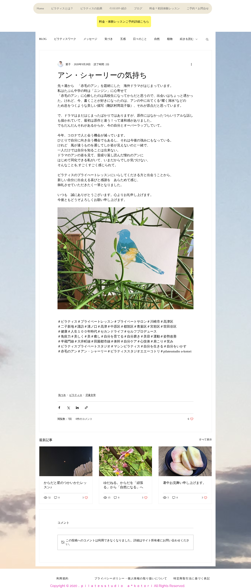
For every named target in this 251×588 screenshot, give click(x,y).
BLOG (43, 38)
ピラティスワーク (65, 38)
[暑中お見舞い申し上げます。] (185, 461)
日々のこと (140, 38)
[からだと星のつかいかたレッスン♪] (65, 461)
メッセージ (90, 38)
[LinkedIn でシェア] (77, 407)
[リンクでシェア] (86, 407)
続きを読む (187, 38)
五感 (123, 38)
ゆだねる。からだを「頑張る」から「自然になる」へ (123, 485)
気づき (109, 38)
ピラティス (75, 395)
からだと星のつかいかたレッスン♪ (65, 485)
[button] (207, 39)
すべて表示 (205, 439)
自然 (157, 38)
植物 (170, 38)
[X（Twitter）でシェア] (68, 407)
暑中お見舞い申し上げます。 (184, 483)
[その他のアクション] (191, 64)
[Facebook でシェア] (59, 407)
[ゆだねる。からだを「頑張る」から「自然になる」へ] (125, 461)
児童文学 (90, 395)
